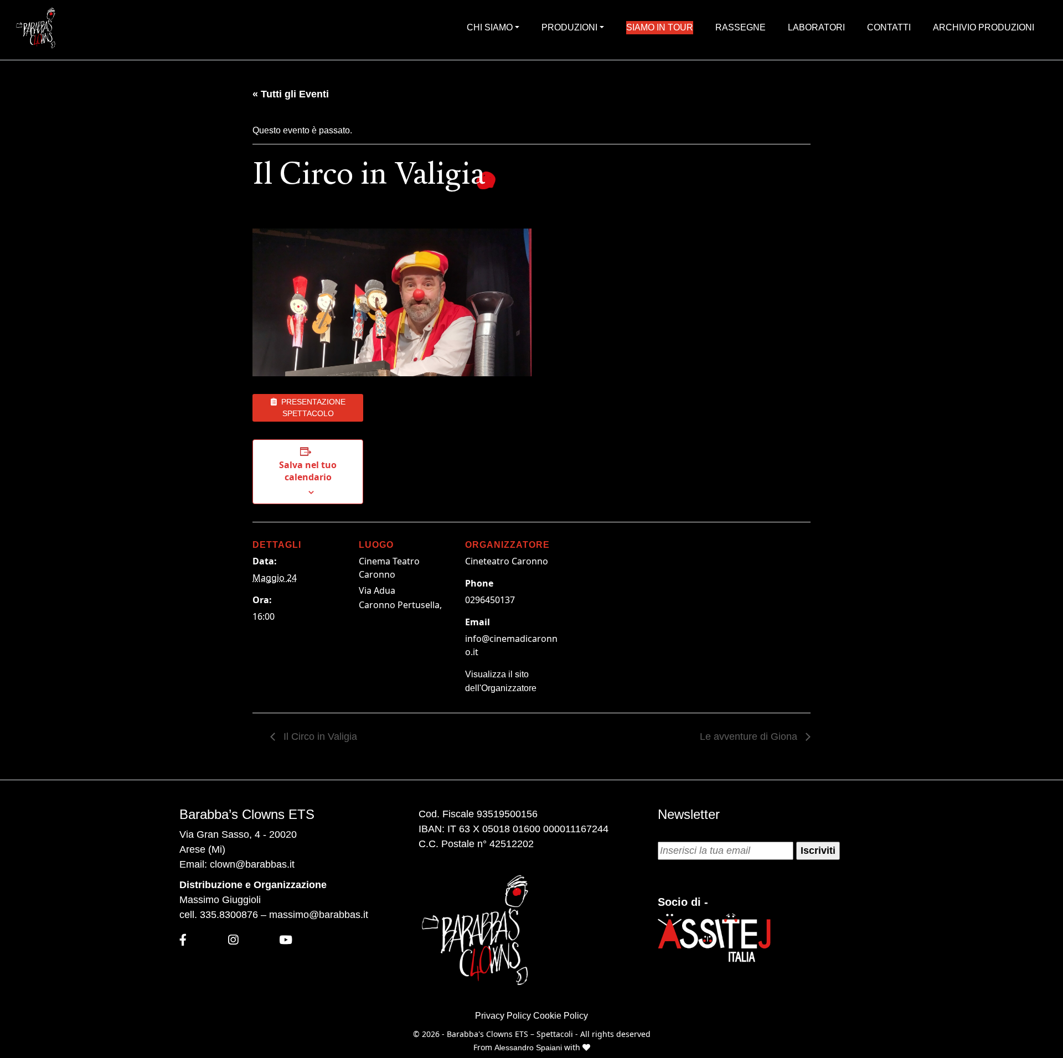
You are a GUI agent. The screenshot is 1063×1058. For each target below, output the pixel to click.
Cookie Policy (560, 1015)
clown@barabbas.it (252, 864)
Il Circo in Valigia (319, 736)
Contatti (889, 27)
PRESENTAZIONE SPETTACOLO (311, 407)
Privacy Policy (503, 1015)
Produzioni (569, 27)
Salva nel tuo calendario (308, 471)
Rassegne (740, 27)
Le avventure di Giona (750, 736)
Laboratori (816, 27)
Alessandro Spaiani (529, 1047)
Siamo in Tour (659, 27)
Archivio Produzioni (983, 27)
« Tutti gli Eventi (290, 94)
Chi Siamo (490, 27)
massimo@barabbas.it (318, 914)
